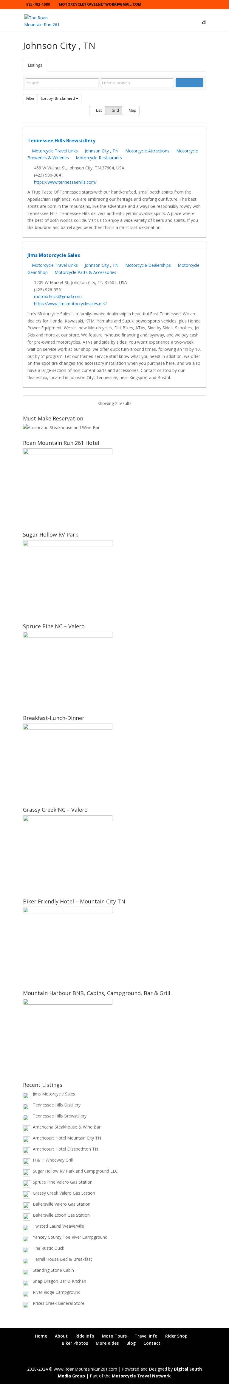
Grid (115, 110)
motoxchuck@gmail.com (58, 296)
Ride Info (84, 1336)
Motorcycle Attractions (146, 151)
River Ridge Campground (57, 1292)
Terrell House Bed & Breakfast (62, 1259)
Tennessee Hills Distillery (57, 1105)
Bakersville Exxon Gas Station (61, 1215)
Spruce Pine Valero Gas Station (62, 1182)
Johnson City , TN (100, 151)
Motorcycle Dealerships (147, 265)
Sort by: (58, 98)
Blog (131, 1343)
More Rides (107, 1343)
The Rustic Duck (48, 1248)
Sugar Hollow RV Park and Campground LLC (75, 1171)
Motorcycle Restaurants (98, 157)
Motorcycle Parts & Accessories (84, 272)
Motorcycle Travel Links (54, 151)
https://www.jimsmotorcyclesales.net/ (70, 303)
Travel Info (145, 1336)
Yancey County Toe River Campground (70, 1237)
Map (132, 110)
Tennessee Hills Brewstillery (61, 140)
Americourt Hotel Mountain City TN (67, 1138)
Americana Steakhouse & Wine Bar (66, 1127)
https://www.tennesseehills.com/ (65, 182)
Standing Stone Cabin (53, 1270)
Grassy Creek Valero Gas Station (64, 1193)
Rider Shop (176, 1336)
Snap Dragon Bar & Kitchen (59, 1281)
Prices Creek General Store (58, 1303)
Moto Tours (114, 1336)
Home (41, 1336)
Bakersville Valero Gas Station (61, 1204)
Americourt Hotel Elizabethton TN (65, 1149)
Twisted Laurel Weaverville (58, 1226)
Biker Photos (75, 1343)
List (98, 110)
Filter (30, 98)
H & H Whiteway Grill (53, 1160)
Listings (35, 65)
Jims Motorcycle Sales (53, 255)
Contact (151, 1343)
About (61, 1336)
